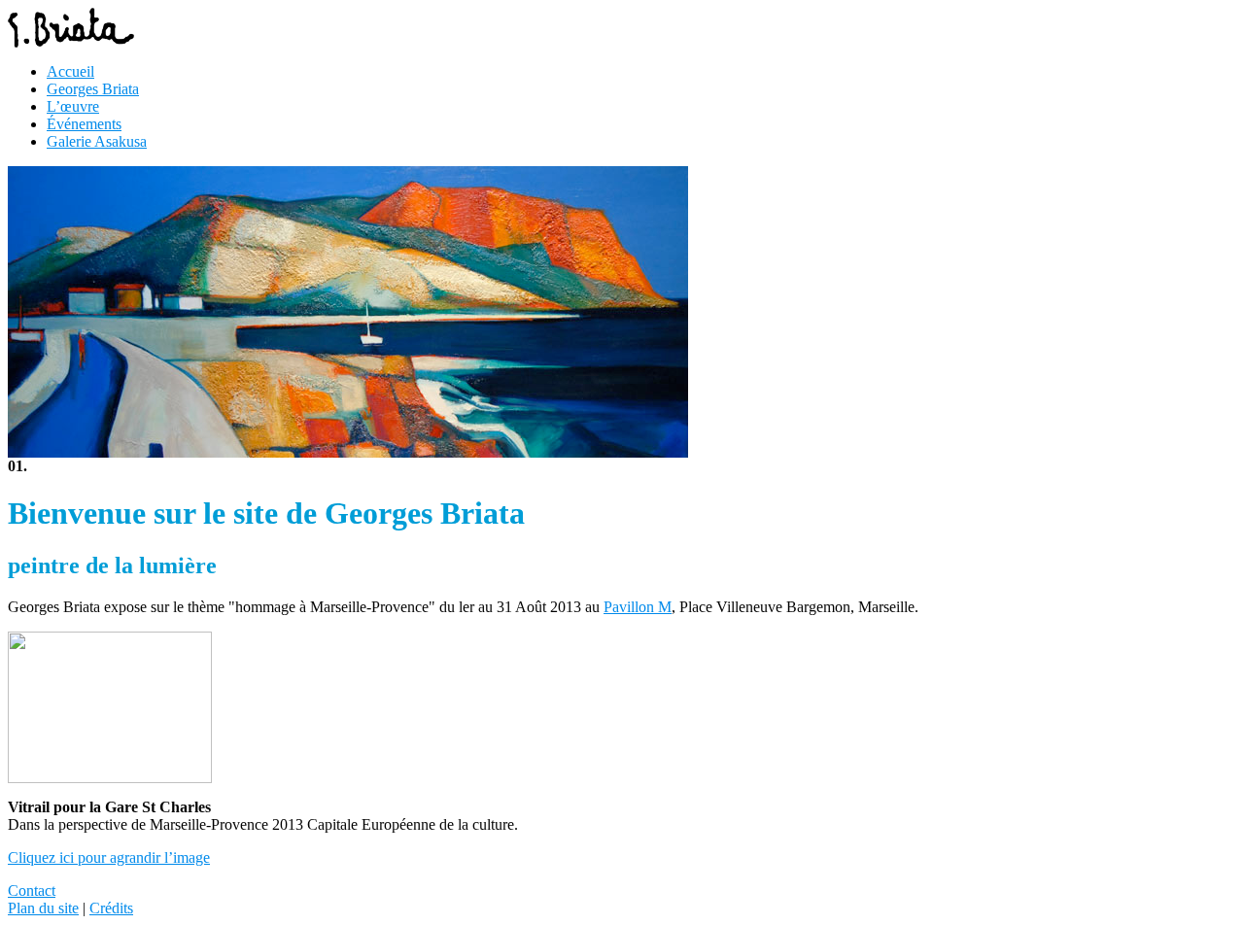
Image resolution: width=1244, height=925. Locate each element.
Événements (84, 124)
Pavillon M (638, 607)
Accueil (70, 71)
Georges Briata (93, 89)
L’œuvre (73, 106)
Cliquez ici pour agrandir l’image (109, 857)
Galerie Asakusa (97, 141)
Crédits (111, 908)
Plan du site (43, 908)
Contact (31, 890)
